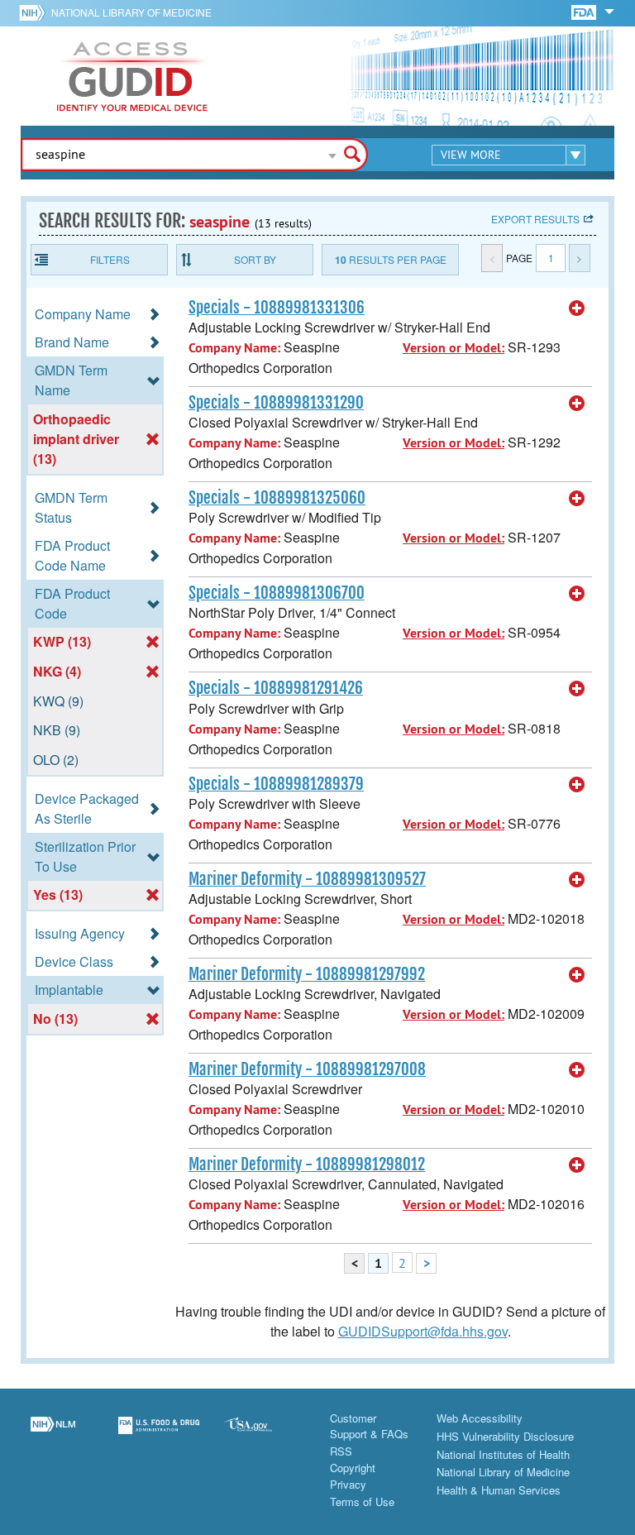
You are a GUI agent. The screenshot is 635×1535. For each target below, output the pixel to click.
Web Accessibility (480, 1418)
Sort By (255, 259)
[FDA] (585, 11)
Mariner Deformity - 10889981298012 (307, 1164)
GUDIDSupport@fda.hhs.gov (423, 1331)
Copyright (352, 1467)
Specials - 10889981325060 (277, 498)
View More (471, 154)
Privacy (348, 1484)
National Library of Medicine (131, 12)
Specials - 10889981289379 (276, 784)
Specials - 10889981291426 (276, 688)
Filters (110, 259)
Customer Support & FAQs (369, 1426)
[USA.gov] (264, 1435)
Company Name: (234, 347)
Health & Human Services (499, 1490)
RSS (341, 1451)
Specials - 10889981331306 (277, 308)
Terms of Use (362, 1501)
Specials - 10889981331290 (276, 403)
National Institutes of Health (503, 1454)
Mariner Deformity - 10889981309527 (307, 879)
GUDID (132, 76)
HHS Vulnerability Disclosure (505, 1436)
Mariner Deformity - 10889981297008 (307, 1069)
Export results (535, 219)
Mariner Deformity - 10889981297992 (307, 974)
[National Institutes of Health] (35, 12)
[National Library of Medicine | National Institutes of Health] (52, 1435)
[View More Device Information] (577, 308)
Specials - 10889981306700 (277, 593)
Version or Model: (453, 347)
